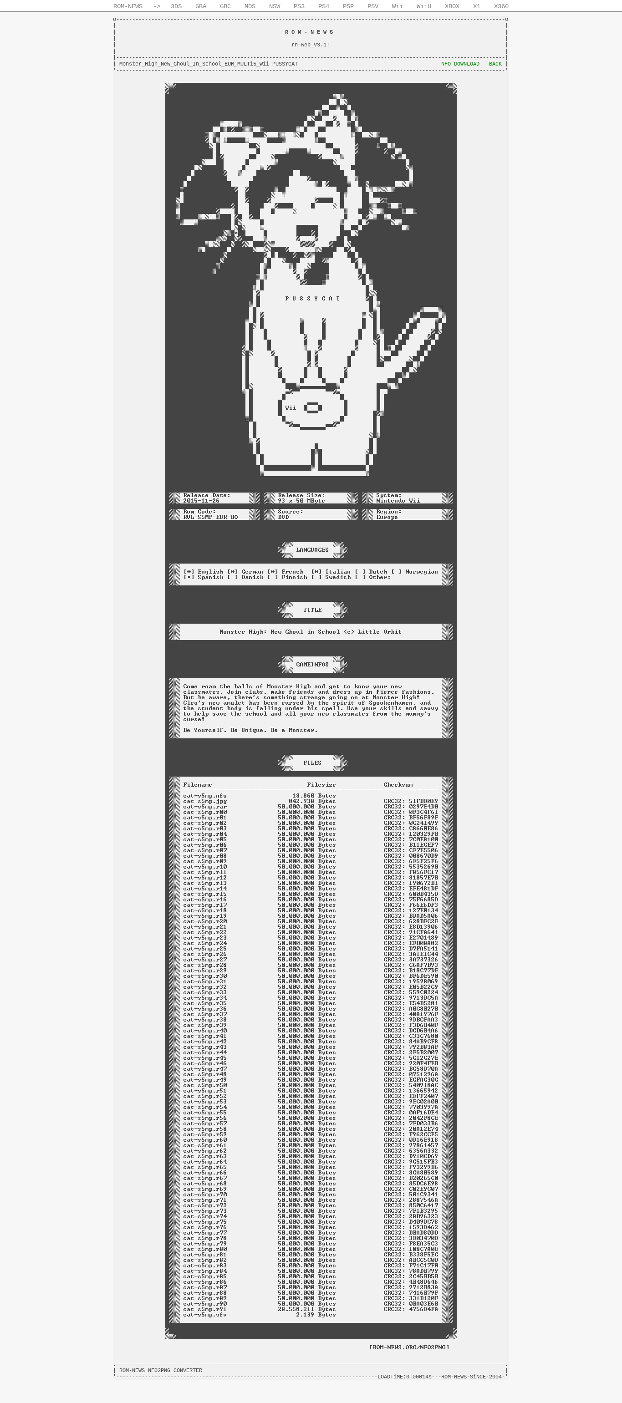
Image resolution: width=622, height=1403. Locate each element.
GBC (225, 6)
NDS (250, 6)
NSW (274, 6)
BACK (495, 64)
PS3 (299, 6)
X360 (501, 6)
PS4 (323, 6)
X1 (476, 6)
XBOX (452, 6)
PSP (348, 6)
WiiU (424, 6)
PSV (372, 6)
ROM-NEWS (128, 6)
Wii (397, 6)
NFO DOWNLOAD (460, 64)
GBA (200, 6)
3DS (176, 6)
